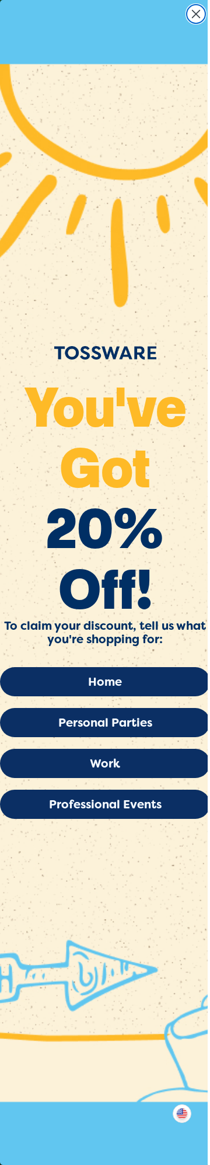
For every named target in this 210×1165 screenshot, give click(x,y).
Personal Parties (105, 722)
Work (105, 763)
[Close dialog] (196, 14)
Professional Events (105, 804)
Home (105, 681)
